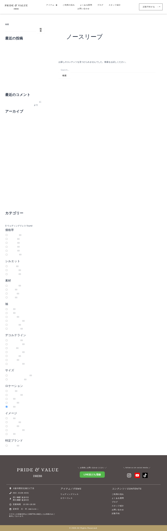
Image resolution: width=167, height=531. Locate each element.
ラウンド (12, 360)
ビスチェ (12, 317)
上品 (10, 418)
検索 (7, 24)
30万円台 (12, 243)
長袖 (10, 313)
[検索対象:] (107, 70)
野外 (10, 407)
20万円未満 (13, 235)
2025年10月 (11, 164)
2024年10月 (11, 206)
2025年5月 (10, 188)
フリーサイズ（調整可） (18, 375)
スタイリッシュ (14, 430)
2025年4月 (10, 192)
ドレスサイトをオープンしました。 (22, 101)
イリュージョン (14, 364)
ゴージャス (13, 422)
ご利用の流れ (69, 5)
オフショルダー (14, 321)
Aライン (11, 266)
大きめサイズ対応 (15, 379)
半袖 (10, 309)
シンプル (12, 426)
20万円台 (12, 239)
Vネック (11, 348)
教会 (10, 399)
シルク (11, 289)
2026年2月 (10, 145)
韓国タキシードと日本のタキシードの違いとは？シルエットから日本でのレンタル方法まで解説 (24, 69)
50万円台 (12, 250)
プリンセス (13, 274)
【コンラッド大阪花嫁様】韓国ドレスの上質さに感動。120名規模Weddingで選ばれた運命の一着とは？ (24, 58)
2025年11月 (10, 159)
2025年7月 (10, 178)
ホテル (11, 391)
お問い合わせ (83, 9)
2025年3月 (10, 197)
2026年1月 (10, 150)
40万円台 (12, 247)
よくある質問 (86, 5)
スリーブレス (13, 329)
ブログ (100, 5)
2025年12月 (11, 155)
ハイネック (13, 356)
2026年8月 (10, 117)
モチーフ (12, 293)
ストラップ (13, 325)
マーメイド (13, 270)
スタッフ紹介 (115, 5)
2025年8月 (10, 173)
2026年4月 (10, 136)
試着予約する (149, 7)
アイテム (50, 5)
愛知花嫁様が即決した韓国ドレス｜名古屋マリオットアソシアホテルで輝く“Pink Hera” (24, 47)
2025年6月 (10, 183)
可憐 (10, 434)
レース (11, 297)
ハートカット (13, 340)
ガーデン (12, 403)
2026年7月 (10, 122)
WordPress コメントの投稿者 (19, 105)
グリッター (13, 285)
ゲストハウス (13, 395)
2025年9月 (10, 169)
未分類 (8, 219)
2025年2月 (10, 202)
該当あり (12, 445)
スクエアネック (14, 352)
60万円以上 (13, 254)
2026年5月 (10, 131)
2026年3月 (10, 141)
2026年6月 (10, 127)
